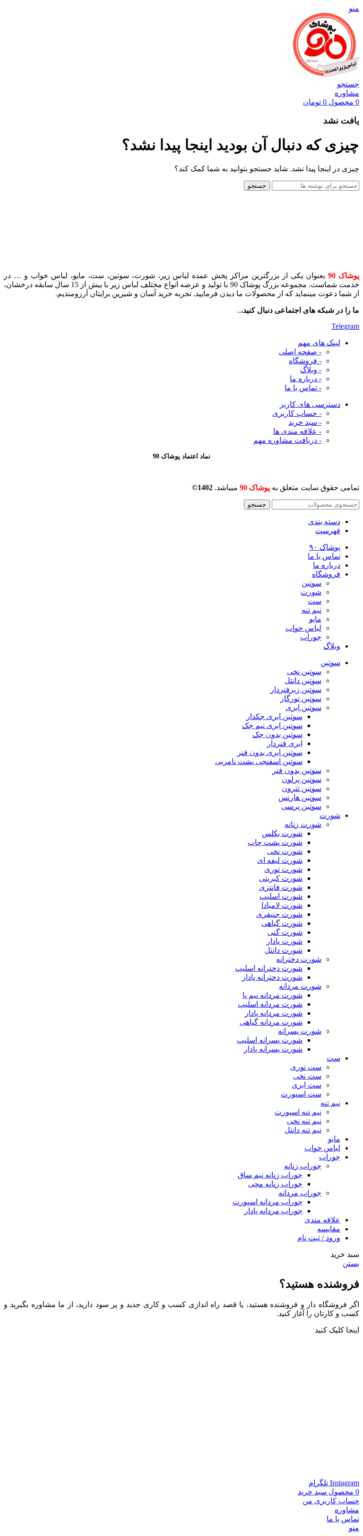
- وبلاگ (310, 370)
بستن (351, 1263)
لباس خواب (303, 628)
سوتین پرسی (301, 806)
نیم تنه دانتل (303, 1130)
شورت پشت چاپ (275, 842)
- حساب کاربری (296, 413)
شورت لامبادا (281, 905)
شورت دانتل (283, 950)
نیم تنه (311, 610)
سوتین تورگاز (300, 698)
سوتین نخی (304, 671)
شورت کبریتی (280, 878)
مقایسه (328, 1229)
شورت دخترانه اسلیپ (268, 968)
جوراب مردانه (299, 1193)
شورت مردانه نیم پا (272, 995)
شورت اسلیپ (280, 896)
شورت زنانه (303, 824)
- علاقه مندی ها (297, 431)
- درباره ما (305, 379)
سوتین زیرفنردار (295, 689)
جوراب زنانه (302, 1166)
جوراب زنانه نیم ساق (270, 1175)
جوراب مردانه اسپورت (267, 1202)
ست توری (305, 1067)
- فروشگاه (305, 361)
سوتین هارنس (299, 797)
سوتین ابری (303, 707)
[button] (337, 1330)
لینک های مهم (319, 343)
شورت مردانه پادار (273, 1013)
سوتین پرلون (301, 779)
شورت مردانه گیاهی (271, 1022)
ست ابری (306, 1085)
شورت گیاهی (281, 923)
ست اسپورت (301, 1094)
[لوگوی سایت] (326, 75)
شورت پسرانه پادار (273, 1049)
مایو (315, 619)
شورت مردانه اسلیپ (270, 1004)
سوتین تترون (301, 788)
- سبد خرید (304, 422)
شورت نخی (284, 851)
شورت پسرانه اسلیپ (269, 1040)
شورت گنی (285, 932)
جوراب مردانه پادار (273, 1211)
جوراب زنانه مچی (275, 1184)
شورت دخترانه (298, 959)
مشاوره (347, 93)
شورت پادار (284, 941)
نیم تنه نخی (304, 1121)
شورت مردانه (300, 986)
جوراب (310, 637)
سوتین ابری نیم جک (272, 725)
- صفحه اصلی (300, 352)
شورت (311, 592)
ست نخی (307, 1076)
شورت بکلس (282, 833)
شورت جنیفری (279, 914)
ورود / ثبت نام (318, 1238)
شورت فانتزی (280, 887)
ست (314, 601)
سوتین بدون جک (277, 734)
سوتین (311, 583)
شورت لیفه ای (279, 860)
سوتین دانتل (303, 680)
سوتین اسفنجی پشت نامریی (258, 761)
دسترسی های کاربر (310, 404)
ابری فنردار (284, 743)
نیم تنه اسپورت (298, 1112)
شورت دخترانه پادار (272, 977)
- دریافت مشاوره (287, 440)
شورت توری (283, 869)
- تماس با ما (303, 388)
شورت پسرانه (299, 1031)
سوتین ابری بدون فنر (269, 752)
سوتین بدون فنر (296, 770)
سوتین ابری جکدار (274, 716)
